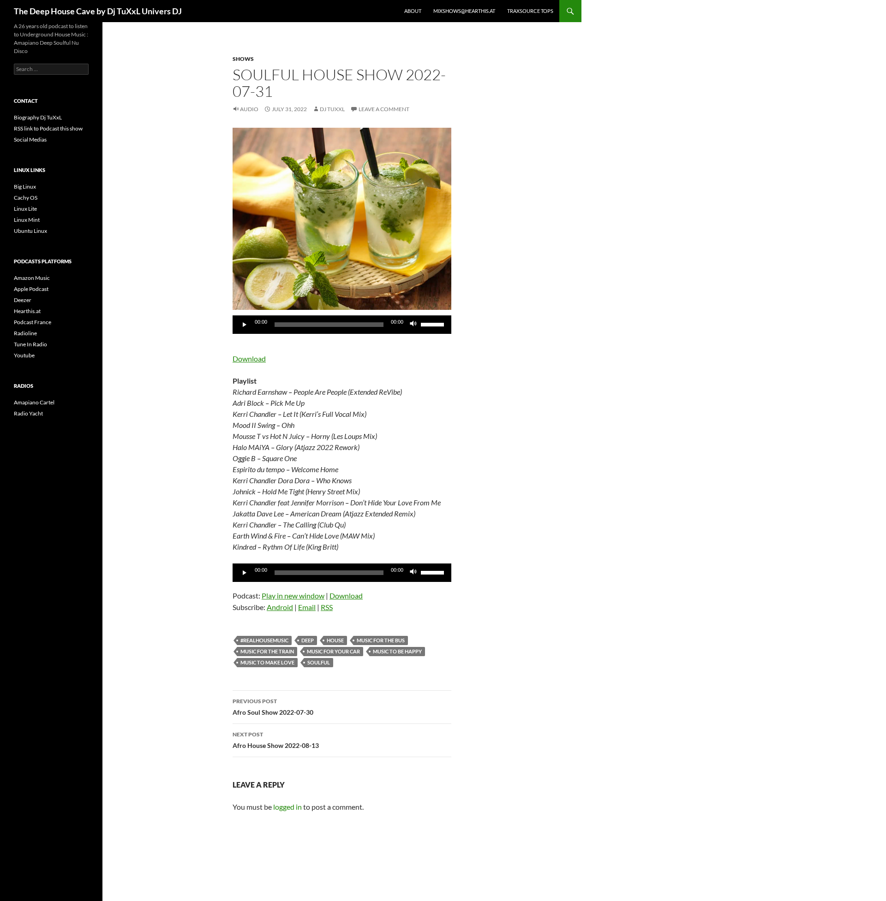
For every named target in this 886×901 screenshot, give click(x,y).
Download (249, 358)
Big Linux (25, 186)
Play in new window (293, 595)
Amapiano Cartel (34, 402)
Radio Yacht (28, 413)
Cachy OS (25, 197)
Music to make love (267, 662)
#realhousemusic (264, 640)
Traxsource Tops (530, 11)
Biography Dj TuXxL (38, 117)
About (412, 11)
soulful (318, 662)
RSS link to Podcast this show (48, 128)
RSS (327, 607)
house (335, 640)
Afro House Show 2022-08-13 (276, 740)
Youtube (24, 355)
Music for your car (333, 651)
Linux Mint (27, 219)
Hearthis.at (27, 311)
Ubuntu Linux (30, 230)
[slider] (434, 323)
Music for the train (267, 651)
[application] (342, 324)
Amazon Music (32, 277)
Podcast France (32, 322)
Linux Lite (25, 208)
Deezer (22, 299)
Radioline (25, 333)
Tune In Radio (30, 344)
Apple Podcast (31, 288)
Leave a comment (384, 109)
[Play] (244, 324)
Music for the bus (381, 640)
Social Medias (30, 139)
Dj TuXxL (332, 109)
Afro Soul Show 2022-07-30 (273, 707)
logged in (287, 806)
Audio (249, 109)
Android (280, 607)
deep (307, 640)
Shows (243, 58)
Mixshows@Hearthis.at (464, 11)
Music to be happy (397, 651)
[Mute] (413, 324)
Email (307, 607)
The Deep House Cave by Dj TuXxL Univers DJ (98, 11)
